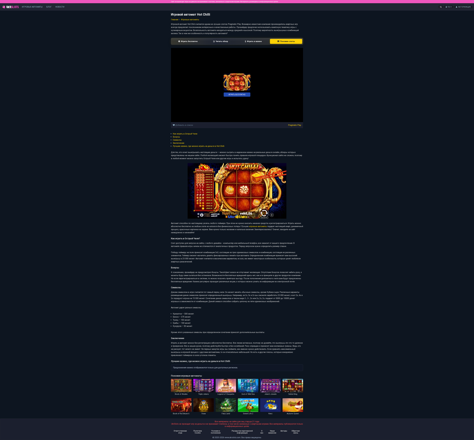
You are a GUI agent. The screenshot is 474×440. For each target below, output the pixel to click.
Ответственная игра (180, 432)
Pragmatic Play (294, 125)
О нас (261, 432)
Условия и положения (216, 432)
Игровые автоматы (32, 7)
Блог (49, 7)
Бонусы (176, 137)
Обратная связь (296, 432)
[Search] (441, 7)
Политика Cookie (197, 432)
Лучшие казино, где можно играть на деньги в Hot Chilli (198, 146)
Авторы (283, 431)
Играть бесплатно (237, 95)
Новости (59, 7)
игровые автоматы (258, 226)
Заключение (178, 143)
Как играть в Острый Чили (185, 134)
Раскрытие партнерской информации (242, 432)
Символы (177, 140)
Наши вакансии (272, 432)
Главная (174, 19)
